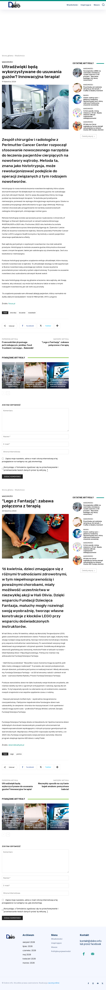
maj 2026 (27, 954)
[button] (103, 4)
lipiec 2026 (28, 946)
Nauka (57, 376)
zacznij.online (53, 983)
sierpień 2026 (29, 942)
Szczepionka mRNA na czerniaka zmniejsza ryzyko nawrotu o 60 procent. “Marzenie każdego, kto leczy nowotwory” (13, 381)
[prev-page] (3, 393)
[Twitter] (102, 983)
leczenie (22, 313)
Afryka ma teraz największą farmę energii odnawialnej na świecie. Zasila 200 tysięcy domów (93, 127)
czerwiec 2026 (29, 950)
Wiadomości (20, 55)
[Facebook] (84, 954)
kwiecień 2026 (29, 958)
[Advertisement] (53, 30)
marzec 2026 (29, 963)
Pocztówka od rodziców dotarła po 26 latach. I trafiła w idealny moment (35, 384)
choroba (13, 313)
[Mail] (92, 954)
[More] (57, 326)
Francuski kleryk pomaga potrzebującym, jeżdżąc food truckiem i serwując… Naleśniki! (17, 345)
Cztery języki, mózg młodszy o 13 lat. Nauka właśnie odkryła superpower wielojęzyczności (92, 114)
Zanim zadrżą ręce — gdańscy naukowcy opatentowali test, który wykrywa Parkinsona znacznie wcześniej (57, 382)
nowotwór (32, 313)
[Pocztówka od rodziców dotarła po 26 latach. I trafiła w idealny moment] (35, 375)
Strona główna (7, 55)
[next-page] (8, 393)
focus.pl (11, 304)
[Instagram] (93, 983)
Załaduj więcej (87, 136)
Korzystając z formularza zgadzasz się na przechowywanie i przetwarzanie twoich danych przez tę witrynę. (31, 468)
